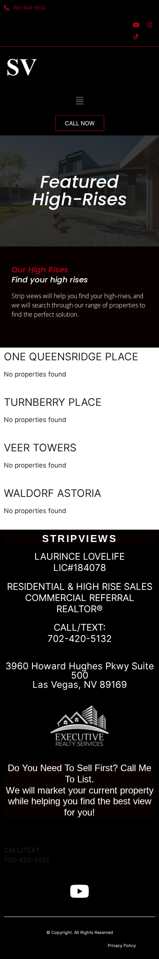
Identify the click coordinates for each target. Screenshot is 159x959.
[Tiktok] (136, 36)
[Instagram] (149, 24)
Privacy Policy (122, 945)
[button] (79, 100)
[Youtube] (136, 24)
